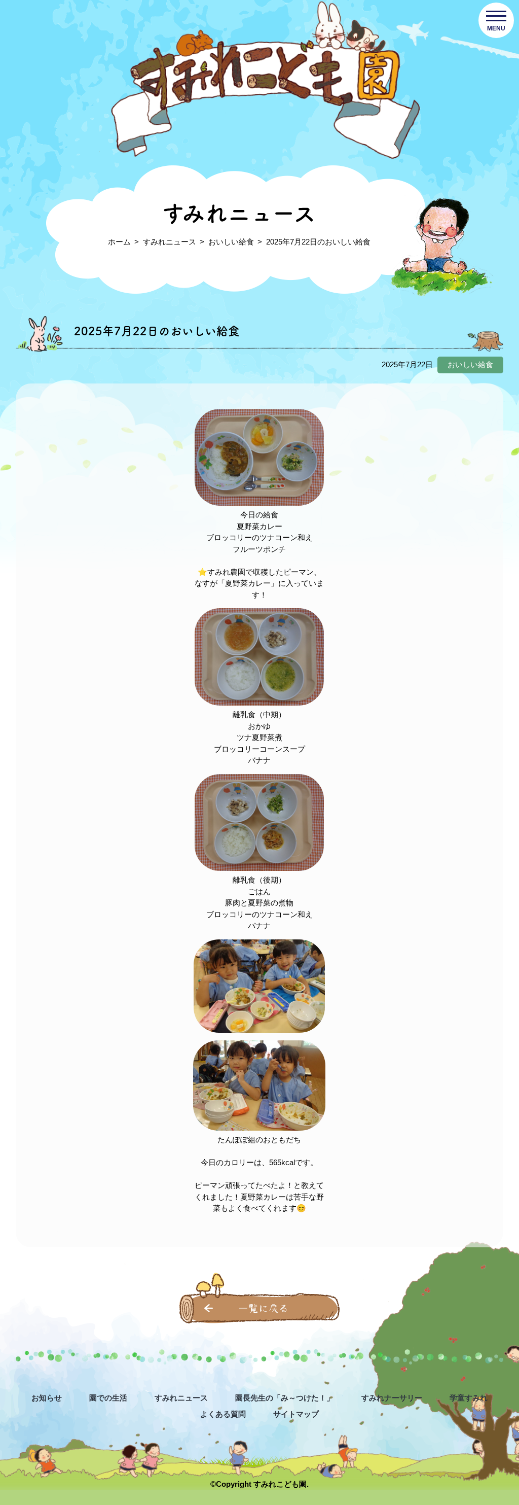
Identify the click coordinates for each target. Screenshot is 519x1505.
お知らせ (46, 1397)
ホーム (119, 241)
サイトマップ (296, 1414)
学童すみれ (469, 1397)
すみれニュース (169, 241)
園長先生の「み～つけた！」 (284, 1397)
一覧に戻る (263, 1308)
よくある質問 (223, 1414)
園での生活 (108, 1397)
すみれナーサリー (391, 1397)
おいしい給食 (231, 241)
